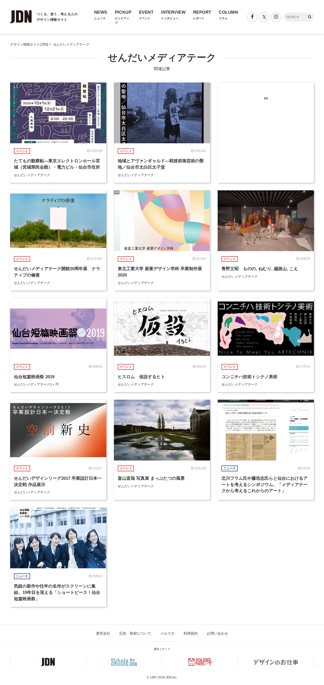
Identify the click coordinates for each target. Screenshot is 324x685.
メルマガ (167, 633)
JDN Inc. (171, 677)
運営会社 (103, 633)
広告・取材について (135, 633)
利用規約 (191, 633)
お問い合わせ (217, 633)
